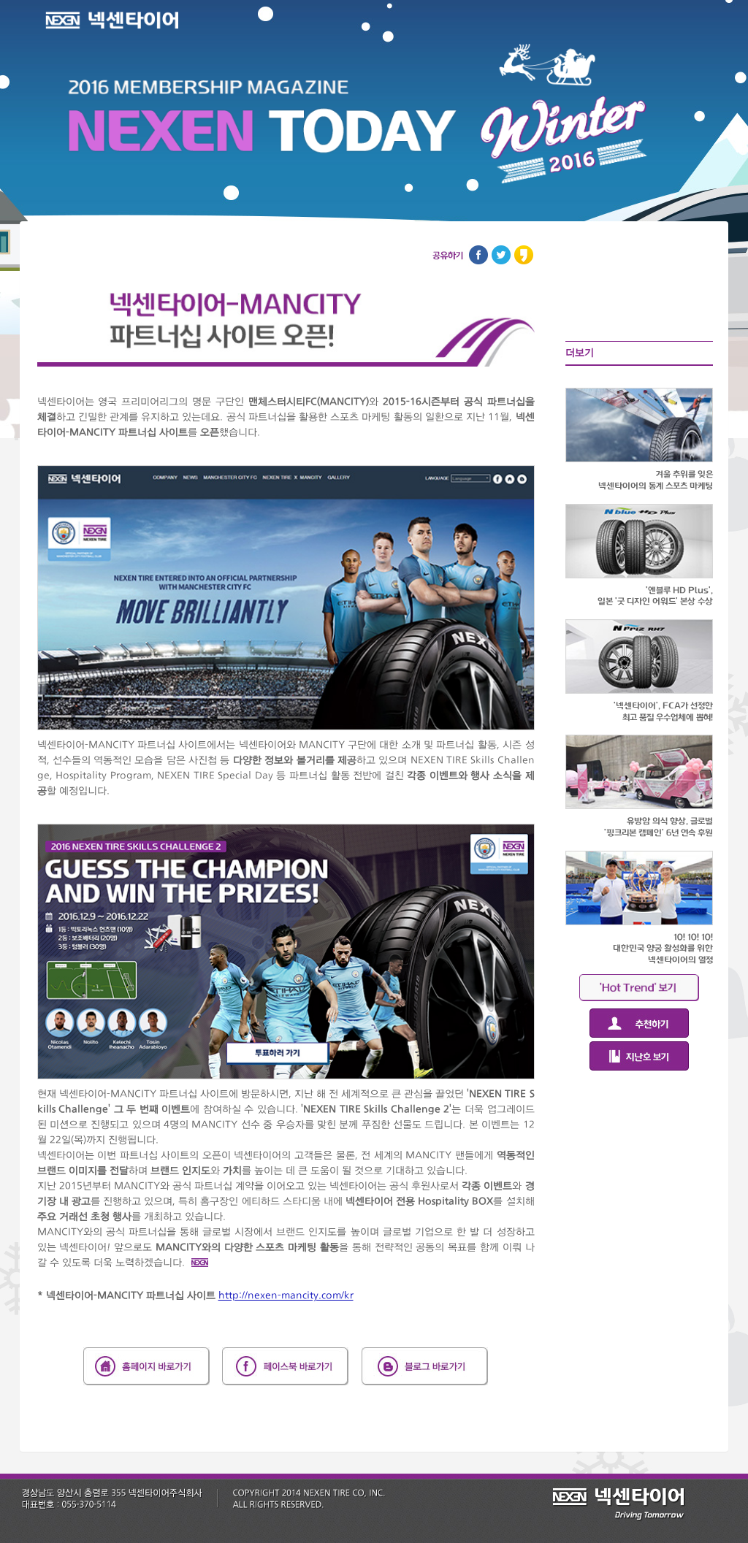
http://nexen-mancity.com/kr (286, 1295)
